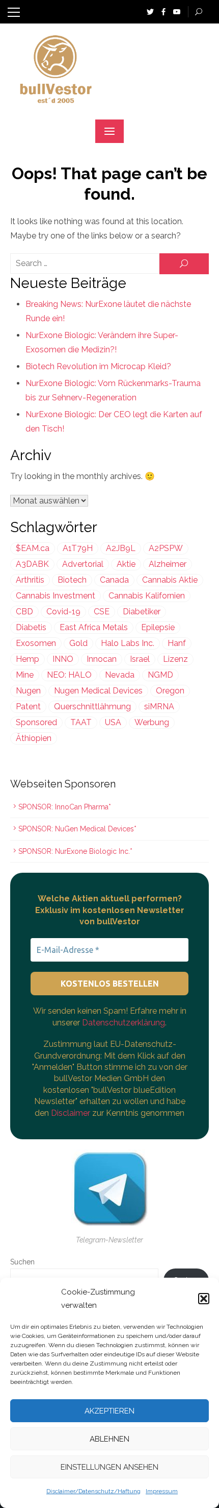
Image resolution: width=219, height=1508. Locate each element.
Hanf (177, 643)
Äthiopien (33, 738)
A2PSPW (166, 548)
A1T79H (78, 548)
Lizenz (175, 659)
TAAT (81, 722)
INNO (62, 659)
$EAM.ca (32, 548)
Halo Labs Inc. (127, 643)
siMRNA (159, 706)
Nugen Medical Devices (98, 691)
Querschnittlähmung (92, 706)
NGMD (160, 675)
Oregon (170, 691)
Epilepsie (158, 627)
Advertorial (82, 564)
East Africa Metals (94, 627)
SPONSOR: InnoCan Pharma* (64, 807)
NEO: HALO (69, 675)
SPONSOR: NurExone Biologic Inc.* (75, 851)
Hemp (27, 659)
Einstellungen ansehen (109, 1467)
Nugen (28, 691)
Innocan (102, 659)
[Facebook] (163, 11)
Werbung (151, 722)
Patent (28, 706)
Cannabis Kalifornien (146, 596)
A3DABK (32, 564)
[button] (204, 1299)
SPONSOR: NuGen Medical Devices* (77, 829)
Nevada (119, 675)
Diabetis (31, 627)
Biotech (72, 580)
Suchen (22, 1262)
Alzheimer (167, 564)
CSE (102, 611)
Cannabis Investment (55, 596)
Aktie (126, 564)
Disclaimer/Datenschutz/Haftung (93, 1491)
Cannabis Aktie (170, 580)
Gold (78, 643)
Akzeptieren (109, 1411)
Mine (25, 675)
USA (113, 722)
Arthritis (30, 580)
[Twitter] (150, 11)
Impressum (162, 1491)
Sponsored (36, 722)
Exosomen (36, 643)
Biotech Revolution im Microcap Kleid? (98, 366)
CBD (24, 611)
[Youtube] (176, 11)
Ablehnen (109, 1439)
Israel (140, 659)
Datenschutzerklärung (123, 1022)
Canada (114, 580)
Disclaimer (71, 1113)
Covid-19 (63, 611)
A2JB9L (120, 548)
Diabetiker (141, 611)
